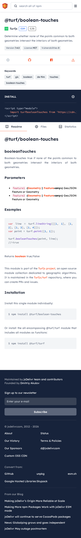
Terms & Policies (50, 440)
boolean (20, 256)
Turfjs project (46, 268)
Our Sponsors (13, 448)
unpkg (40, 473)
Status (44, 433)
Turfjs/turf (40, 277)
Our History (12, 440)
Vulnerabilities (50, 47)
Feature (49, 188)
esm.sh (72, 473)
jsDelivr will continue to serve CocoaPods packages (38, 516)
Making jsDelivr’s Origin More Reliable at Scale (35, 501)
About (8, 433)
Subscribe (40, 412)
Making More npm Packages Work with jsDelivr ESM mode (38, 508)
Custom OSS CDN (16, 455)
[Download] (73, 60)
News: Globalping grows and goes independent (35, 522)
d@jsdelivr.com (50, 448)
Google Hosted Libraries (20, 481)
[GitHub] (29, 60)
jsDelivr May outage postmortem (26, 528)
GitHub (9, 473)
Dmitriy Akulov (29, 383)
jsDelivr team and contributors (43, 379)
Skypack (42, 481)
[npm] (51, 60)
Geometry (34, 188)
